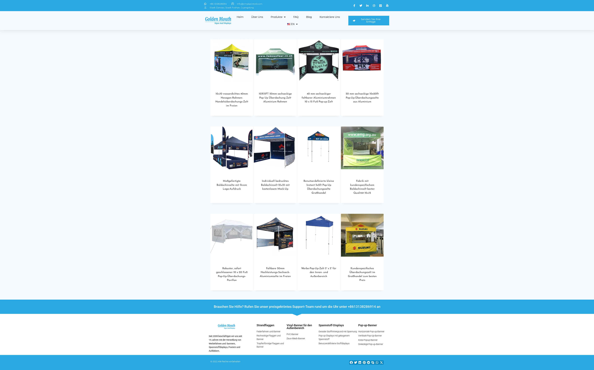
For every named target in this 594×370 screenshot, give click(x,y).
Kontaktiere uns (330, 16)
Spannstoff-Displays (331, 325)
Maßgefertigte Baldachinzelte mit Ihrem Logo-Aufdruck (232, 185)
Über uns (257, 16)
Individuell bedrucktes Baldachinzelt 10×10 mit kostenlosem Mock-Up (275, 185)
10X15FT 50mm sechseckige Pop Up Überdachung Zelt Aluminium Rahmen (275, 97)
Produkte (276, 16)
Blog (309, 16)
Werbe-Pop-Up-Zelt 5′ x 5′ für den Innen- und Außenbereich (318, 272)
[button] (351, 362)
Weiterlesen (273, 115)
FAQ (295, 16)
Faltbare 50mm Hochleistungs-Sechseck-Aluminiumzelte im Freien (275, 272)
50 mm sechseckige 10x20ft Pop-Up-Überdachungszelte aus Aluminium (362, 97)
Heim (240, 16)
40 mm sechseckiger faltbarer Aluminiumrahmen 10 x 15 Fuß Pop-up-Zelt (319, 97)
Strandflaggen (265, 325)
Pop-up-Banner (367, 325)
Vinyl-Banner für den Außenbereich (299, 327)
